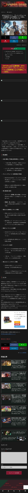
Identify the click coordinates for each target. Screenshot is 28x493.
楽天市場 (17, 324)
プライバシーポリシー (20, 485)
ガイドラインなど (7, 485)
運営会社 (7, 483)
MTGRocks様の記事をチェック (8, 334)
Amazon (17, 322)
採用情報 (21, 483)
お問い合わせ (14, 487)
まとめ (7, 58)
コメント (4, 451)
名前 (2, 465)
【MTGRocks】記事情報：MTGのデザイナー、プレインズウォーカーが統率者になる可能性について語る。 (14, 53)
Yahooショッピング (19, 326)
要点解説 (8, 56)
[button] (22, 41)
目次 (12, 48)
